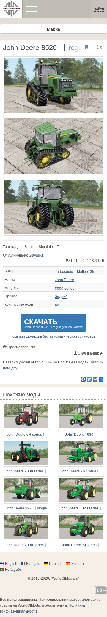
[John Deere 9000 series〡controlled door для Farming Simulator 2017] (26, 453)
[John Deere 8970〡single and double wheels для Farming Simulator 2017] (26, 490)
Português (13, 569)
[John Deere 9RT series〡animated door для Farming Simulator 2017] (81, 453)
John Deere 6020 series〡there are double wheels (81, 508)
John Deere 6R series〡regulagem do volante (26, 434)
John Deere (64, 279)
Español (78, 563)
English (11, 563)
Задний (61, 296)
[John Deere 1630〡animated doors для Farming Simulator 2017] (81, 416)
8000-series (64, 288)
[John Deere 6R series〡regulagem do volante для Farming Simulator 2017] (26, 416)
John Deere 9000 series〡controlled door (26, 471)
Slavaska (36, 254)
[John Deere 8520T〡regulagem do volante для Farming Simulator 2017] (53, 85)
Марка (53, 29)
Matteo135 (85, 271)
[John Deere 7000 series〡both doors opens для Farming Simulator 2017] (26, 527)
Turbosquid (64, 271)
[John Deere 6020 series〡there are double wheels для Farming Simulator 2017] (81, 490)
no (57, 304)
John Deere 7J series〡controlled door (81, 545)
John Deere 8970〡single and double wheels (26, 508)
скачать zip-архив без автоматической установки (53, 336)
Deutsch (55, 563)
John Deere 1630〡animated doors (81, 434)
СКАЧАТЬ (53, 322)
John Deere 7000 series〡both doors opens (26, 545)
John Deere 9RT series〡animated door (81, 471)
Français (33, 563)
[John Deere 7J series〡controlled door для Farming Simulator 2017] (81, 527)
